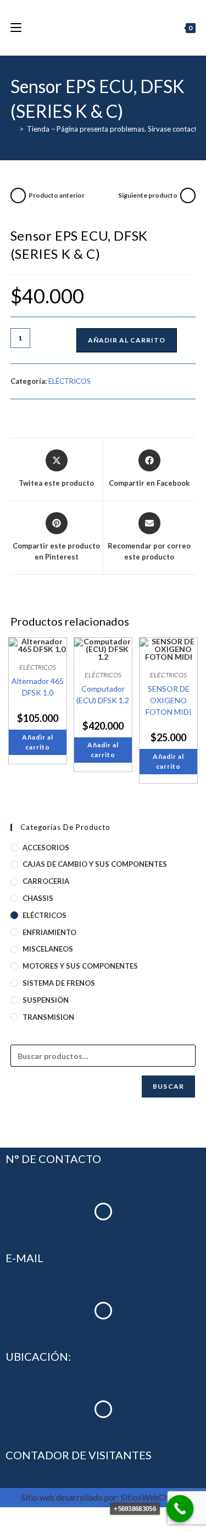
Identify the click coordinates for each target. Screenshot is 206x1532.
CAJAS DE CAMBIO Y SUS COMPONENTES (95, 864)
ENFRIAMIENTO (49, 932)
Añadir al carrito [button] (37, 742)
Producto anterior (57, 195)
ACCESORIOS (46, 847)
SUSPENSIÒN (46, 1000)
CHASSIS (38, 898)
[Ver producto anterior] (18, 195)
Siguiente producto (147, 195)
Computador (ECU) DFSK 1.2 (102, 694)
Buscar (168, 1086)
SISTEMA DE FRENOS (59, 983)
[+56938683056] (180, 1509)
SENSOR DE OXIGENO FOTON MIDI (169, 700)
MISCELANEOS (48, 948)
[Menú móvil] (15, 27)
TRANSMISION (48, 1017)
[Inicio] (13, 128)
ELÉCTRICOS (69, 381)
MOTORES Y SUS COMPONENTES (80, 965)
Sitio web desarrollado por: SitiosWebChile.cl (103, 1497)
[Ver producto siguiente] (188, 195)
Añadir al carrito (126, 340)
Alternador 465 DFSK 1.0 (38, 686)
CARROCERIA (46, 881)
